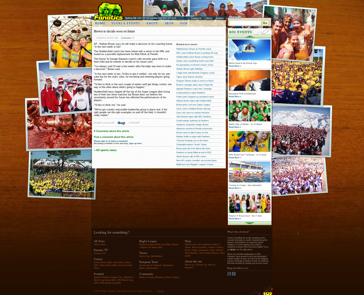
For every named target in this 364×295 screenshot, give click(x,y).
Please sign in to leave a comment (111, 141)
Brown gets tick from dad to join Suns (193, 148)
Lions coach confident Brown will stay (193, 108)
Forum (150, 277)
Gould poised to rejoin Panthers (190, 93)
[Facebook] (234, 275)
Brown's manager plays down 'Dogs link (194, 85)
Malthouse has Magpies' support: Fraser (194, 164)
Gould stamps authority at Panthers (192, 120)
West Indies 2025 (108, 265)
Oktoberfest (152, 268)
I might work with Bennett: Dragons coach (195, 73)
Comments (126, 38)
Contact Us (196, 18)
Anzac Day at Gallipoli (150, 265)
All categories (205, 244)
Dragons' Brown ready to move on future (195, 81)
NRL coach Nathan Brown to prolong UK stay (197, 53)
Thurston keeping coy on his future (192, 140)
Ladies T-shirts (215, 247)
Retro (187, 250)
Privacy (160, 291)
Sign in (211, 265)
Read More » (235, 66)
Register (220, 18)
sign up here (135, 143)
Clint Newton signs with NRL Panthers (193, 116)
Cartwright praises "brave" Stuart (191, 144)
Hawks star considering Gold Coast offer (195, 61)
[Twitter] (229, 275)
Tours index (100, 244)
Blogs (142, 277)
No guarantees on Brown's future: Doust (194, 65)
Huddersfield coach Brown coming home (194, 57)
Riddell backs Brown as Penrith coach (193, 49)
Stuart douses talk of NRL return (191, 156)
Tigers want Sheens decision (189, 77)
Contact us (201, 265)
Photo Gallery (172, 277)
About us (189, 265)
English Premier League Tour (108, 277)
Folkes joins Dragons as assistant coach (195, 97)
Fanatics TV (100, 253)
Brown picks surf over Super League (193, 105)
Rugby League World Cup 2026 (154, 244)
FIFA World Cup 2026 (110, 283)
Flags (194, 250)
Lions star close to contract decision (192, 112)
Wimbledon (156, 256)
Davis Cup (144, 256)
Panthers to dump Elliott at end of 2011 (193, 152)
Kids (212, 250)
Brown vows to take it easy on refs (192, 132)
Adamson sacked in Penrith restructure (194, 128)
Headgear (203, 250)
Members (159, 277)
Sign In (209, 18)
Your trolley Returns (209, 253)
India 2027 (118, 262)
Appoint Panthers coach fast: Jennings (194, 89)
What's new (190, 244)
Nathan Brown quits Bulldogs (189, 69)
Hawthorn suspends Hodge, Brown (192, 124)
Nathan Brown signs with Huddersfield (193, 101)
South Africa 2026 (102, 262)
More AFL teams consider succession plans (196, 160)
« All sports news (105, 150)
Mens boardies (199, 247)
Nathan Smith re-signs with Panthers (193, 136)
